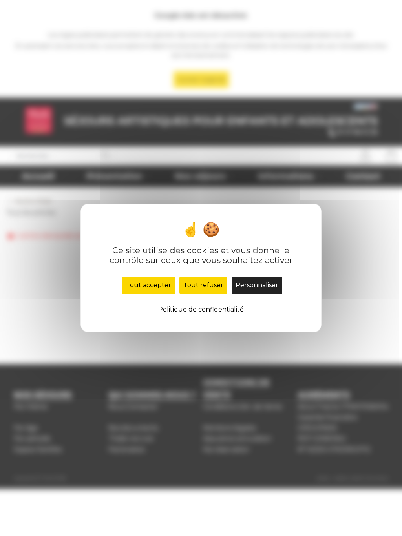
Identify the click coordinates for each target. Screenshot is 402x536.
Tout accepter (148, 285)
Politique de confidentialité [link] (201, 309)
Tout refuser (203, 285)
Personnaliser (257, 285)
